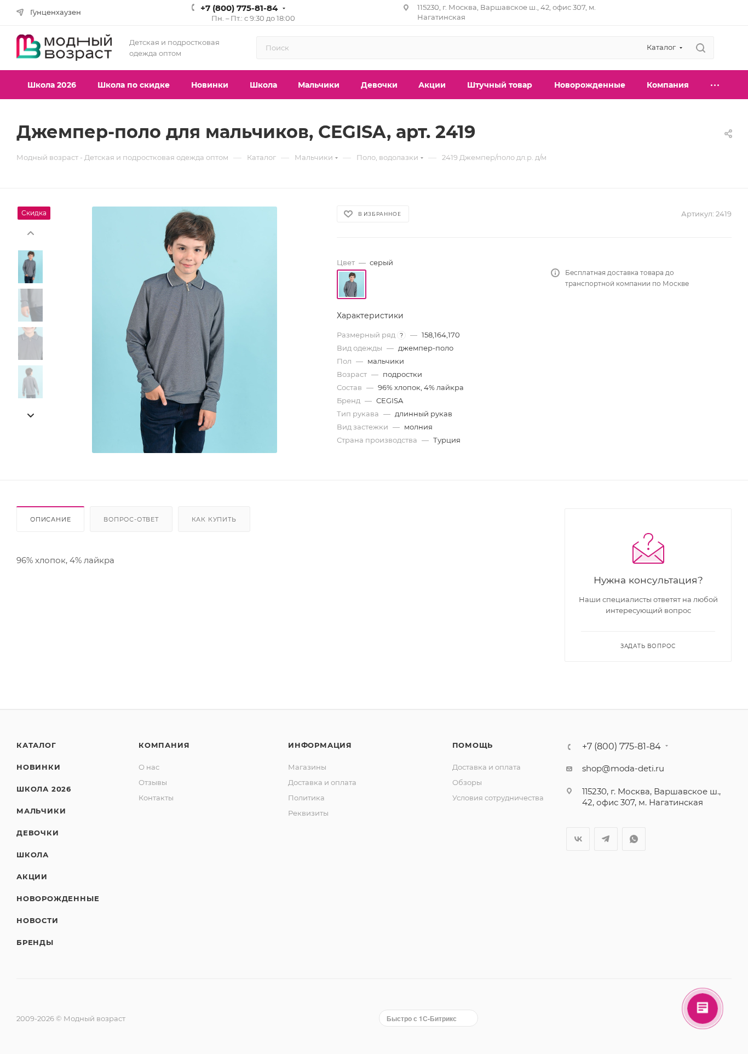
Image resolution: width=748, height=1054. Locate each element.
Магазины (307, 767)
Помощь (472, 745)
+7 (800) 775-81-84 (239, 8)
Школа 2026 (43, 788)
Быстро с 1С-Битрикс (422, 1018)
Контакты (156, 797)
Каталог (36, 745)
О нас (149, 767)
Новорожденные (57, 898)
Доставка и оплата (322, 782)
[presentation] (30, 232)
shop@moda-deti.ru (623, 768)
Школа (32, 854)
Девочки (37, 832)
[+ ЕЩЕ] (716, 84)
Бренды (35, 942)
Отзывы (153, 782)
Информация (320, 745)
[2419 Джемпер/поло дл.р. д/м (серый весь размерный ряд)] (184, 330)
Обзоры (467, 782)
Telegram (606, 839)
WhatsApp (634, 839)
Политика (306, 797)
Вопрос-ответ (131, 519)
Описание (50, 519)
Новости (37, 920)
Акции (32, 876)
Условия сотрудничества (498, 797)
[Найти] (700, 47)
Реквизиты (308, 813)
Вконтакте (578, 839)
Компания (164, 745)
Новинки (38, 767)
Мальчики (41, 810)
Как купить (214, 519)
